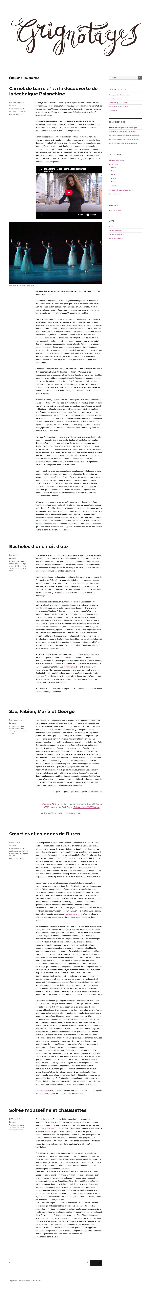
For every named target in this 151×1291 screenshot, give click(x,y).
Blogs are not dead (115, 210)
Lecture (113, 178)
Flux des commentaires (116, 234)
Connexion (112, 227)
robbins (20, 1130)
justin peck (19, 853)
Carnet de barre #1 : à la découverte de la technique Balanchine (53, 91)
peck (22, 1127)
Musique (114, 182)
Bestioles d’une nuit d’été (38, 546)
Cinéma (113, 167)
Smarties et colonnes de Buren (44, 834)
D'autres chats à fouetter (116, 160)
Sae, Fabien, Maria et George (42, 711)
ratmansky (13, 1130)
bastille (11, 564)
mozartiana (19, 731)
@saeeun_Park (49, 803)
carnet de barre (15, 111)
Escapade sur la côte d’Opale (118, 106)
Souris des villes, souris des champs (120, 190)
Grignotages (13, 1280)
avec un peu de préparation (62, 605)
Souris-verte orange (115, 194)
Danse (14, 106)
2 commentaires (17, 114)
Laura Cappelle (43, 1090)
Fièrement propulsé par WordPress (30, 1280)
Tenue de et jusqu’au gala (128, 143)
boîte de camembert (74, 914)
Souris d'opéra (113, 164)
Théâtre (113, 185)
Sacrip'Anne (112, 135)
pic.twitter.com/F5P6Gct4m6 (86, 807)
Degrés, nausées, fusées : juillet (119, 95)
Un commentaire (17, 859)
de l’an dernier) (69, 667)
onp (17, 568)
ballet (22, 109)
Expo (113, 174)
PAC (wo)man (113, 110)
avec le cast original (43, 571)
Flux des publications (115, 231)
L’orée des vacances (115, 99)
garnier (16, 1127)
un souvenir (51, 1128)
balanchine (15, 109)
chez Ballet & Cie (95, 791)
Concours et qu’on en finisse (118, 103)
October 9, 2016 (73, 813)
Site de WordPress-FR (116, 238)
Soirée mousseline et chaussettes (47, 1110)
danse (23, 111)
